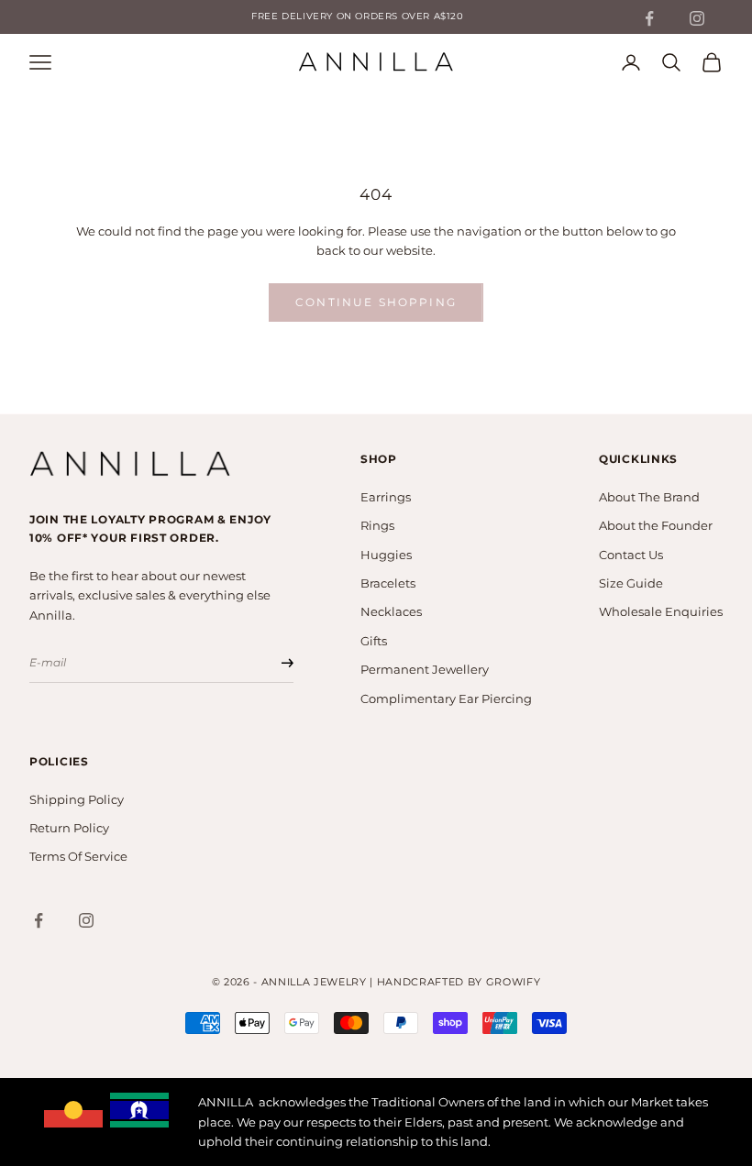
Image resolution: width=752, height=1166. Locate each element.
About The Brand (649, 497)
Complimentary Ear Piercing (446, 698)
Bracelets (387, 583)
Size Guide (631, 583)
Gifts (373, 640)
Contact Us (631, 554)
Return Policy (69, 827)
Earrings (385, 497)
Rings (377, 525)
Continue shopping (376, 302)
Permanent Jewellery (424, 669)
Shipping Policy (76, 799)
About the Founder (656, 525)
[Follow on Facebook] (649, 18)
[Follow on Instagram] (697, 18)
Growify (513, 981)
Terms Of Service (78, 856)
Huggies (386, 554)
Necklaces (391, 611)
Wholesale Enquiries (661, 611)
